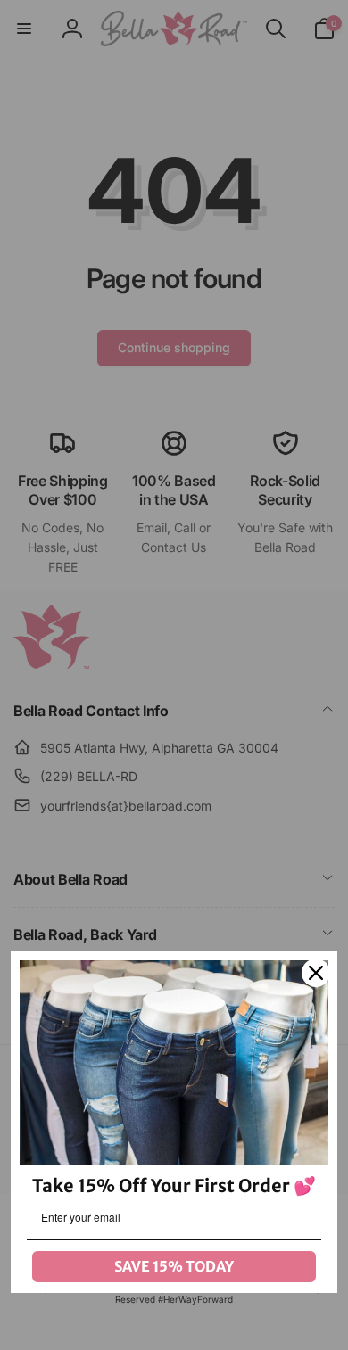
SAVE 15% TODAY (174, 1266)
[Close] (315, 972)
